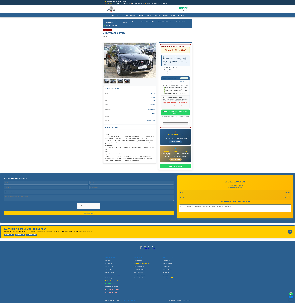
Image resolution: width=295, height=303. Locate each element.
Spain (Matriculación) (139, 269)
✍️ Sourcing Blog (164, 3)
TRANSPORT (181, 15)
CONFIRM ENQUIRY (88, 213)
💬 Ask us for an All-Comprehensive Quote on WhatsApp (175, 112)
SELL (122, 15)
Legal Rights (166, 266)
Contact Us (166, 272)
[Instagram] (153, 247)
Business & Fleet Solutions (112, 281)
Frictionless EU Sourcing (111, 286)
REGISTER (157, 15)
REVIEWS (173, 15)
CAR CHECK (149, 15)
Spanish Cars (108, 269)
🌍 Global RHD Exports (122, 3)
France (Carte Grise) (139, 266)
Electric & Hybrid (109, 278)
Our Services (166, 260)
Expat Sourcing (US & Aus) (112, 289)
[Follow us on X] (141, 247)
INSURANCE (165, 15)
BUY (118, 15)
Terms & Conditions (168, 269)
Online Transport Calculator (112, 275)
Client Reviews (167, 275)
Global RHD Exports (110, 283)
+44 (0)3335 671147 (124, 300)
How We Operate (167, 263)
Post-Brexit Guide (138, 278)
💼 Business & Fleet (110, 3)
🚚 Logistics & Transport (151, 3)
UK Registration (138, 260)
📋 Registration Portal (136, 3)
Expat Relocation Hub (111, 292)
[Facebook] (145, 247)
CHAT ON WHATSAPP (175, 166)
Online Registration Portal (141, 263)
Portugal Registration (139, 275)
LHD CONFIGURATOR (131, 15)
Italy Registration (138, 272)
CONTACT (141, 15)
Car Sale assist (109, 266)
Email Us (132, 300)
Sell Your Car (108, 263)
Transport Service (109, 272)
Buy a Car (107, 260)
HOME (112, 15)
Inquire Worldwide (175, 159)
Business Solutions (175, 141)
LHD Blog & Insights (168, 278)
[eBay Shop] (149, 247)
